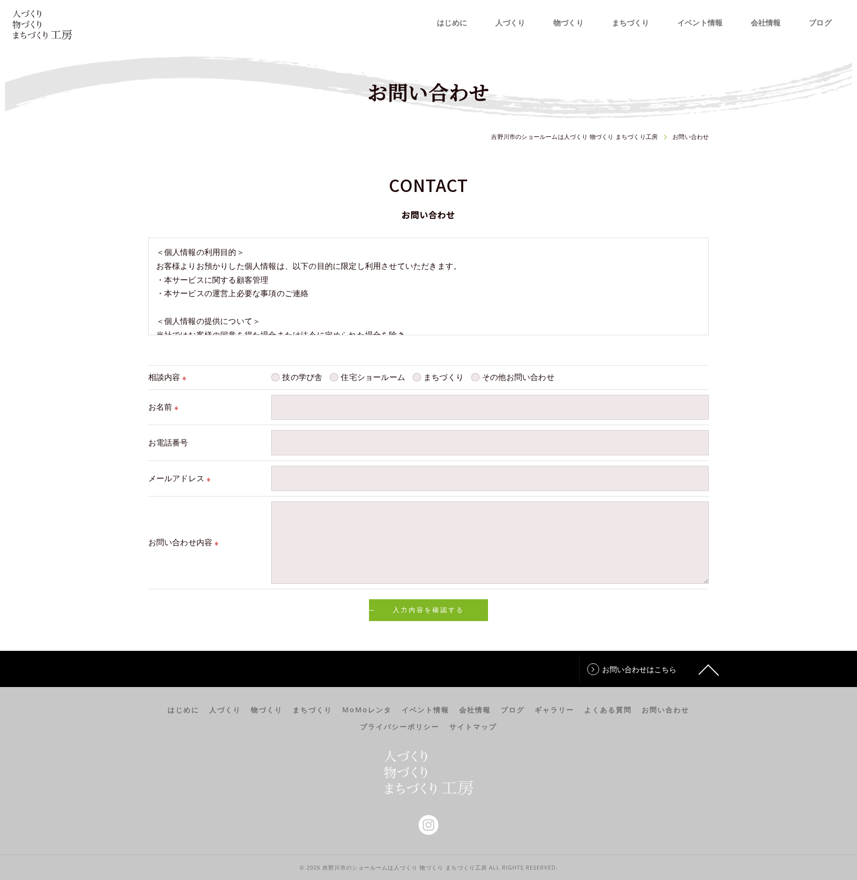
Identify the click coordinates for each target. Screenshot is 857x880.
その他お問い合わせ (518, 377)
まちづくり (444, 377)
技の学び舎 (302, 377)
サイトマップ (473, 726)
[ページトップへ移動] (709, 669)
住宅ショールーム (373, 377)
